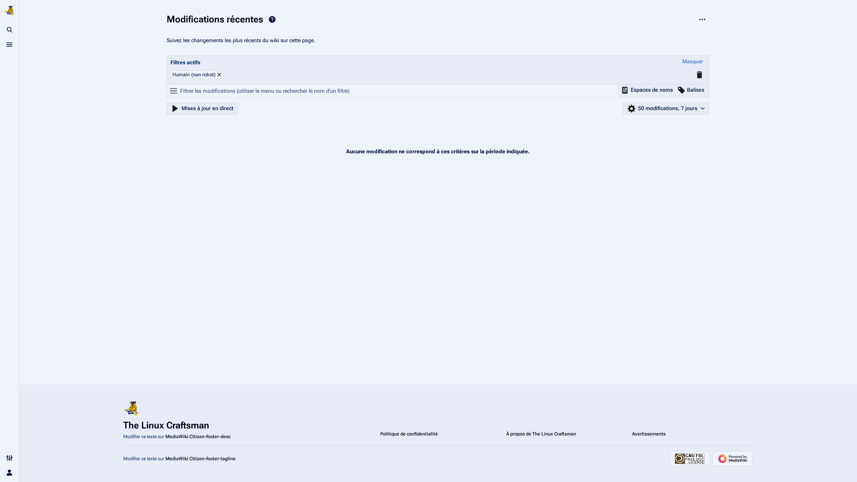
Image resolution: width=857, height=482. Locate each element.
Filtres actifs (185, 62)
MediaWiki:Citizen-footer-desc (198, 436)
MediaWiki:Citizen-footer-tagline (200, 458)
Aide (272, 19)
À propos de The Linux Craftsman (541, 433)
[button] (692, 62)
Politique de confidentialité (409, 433)
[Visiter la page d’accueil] (9, 10)
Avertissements (649, 433)
